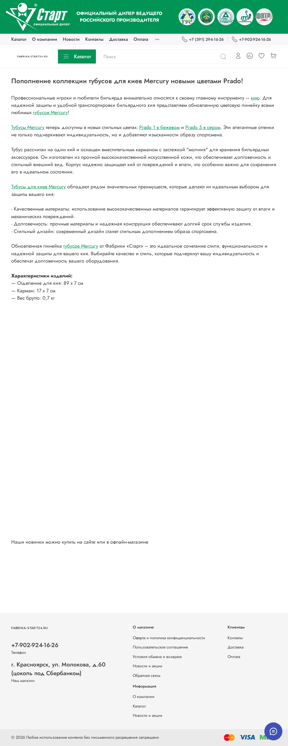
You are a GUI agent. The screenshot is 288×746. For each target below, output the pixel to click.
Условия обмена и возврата (157, 656)
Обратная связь (147, 675)
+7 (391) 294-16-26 (206, 39)
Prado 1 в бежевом (159, 127)
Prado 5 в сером (202, 127)
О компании (44, 39)
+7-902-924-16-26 (255, 39)
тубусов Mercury (50, 112)
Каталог (18, 39)
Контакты (94, 39)
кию (255, 97)
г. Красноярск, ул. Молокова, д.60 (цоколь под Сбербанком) (58, 668)
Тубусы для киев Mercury (38, 186)
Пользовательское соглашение (160, 647)
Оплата (141, 39)
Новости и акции (147, 666)
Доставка (118, 39)
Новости (71, 39)
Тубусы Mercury (27, 127)
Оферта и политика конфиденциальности (169, 638)
